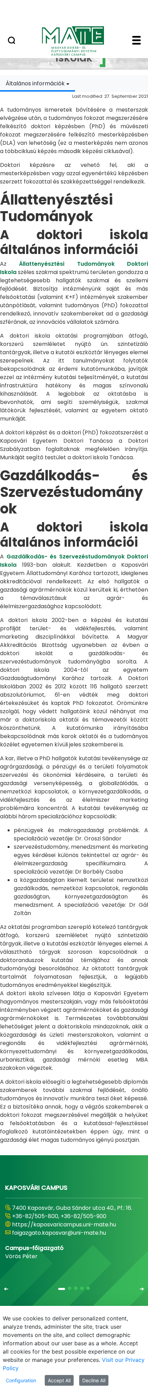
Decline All (93, 1380)
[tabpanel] (74, 618)
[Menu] (136, 41)
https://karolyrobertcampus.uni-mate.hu (68, 1224)
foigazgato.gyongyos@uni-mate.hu (59, 1233)
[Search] (11, 41)
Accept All (59, 1380)
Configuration (21, 1380)
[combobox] (37, 83)
